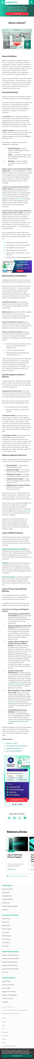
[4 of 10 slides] (14, 876)
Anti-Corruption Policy (13, 1010)
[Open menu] (2, 2)
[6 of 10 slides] (18, 876)
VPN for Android (6, 939)
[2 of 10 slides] (10, 876)
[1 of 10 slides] (8, 876)
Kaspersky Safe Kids (7, 899)
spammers (27, 511)
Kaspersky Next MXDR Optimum (10, 969)
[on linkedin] (20, 818)
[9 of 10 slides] (24, 876)
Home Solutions (7, 885)
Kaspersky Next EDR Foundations (10, 958)
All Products (5, 972)
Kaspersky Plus (6, 892)
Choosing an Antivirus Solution (16, 746)
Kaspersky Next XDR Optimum (10, 965)
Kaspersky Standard (7, 889)
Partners (3, 1025)
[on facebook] (9, 818)
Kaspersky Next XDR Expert (9, 991)
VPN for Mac (5, 946)
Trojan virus (5, 197)
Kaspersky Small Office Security (10, 955)
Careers (3, 1042)
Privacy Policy (4, 1010)
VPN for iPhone (6, 942)
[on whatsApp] (25, 818)
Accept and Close (17, 1055)
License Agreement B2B (6, 1013)
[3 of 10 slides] (12, 876)
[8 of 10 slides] (22, 876)
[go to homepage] (11, 2)
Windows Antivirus (7, 929)
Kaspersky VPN (6, 902)
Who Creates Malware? (14, 751)
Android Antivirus (6, 918)
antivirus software (14, 684)
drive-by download (21, 199)
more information (24, 1053)
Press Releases (5, 1035)
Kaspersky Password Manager (10, 906)
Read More (11, 869)
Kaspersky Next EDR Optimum (10, 962)
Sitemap (3, 1039)
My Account (31, 3)
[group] (17, 855)
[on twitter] (14, 818)
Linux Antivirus (6, 932)
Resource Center (5, 1032)
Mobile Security (6, 925)
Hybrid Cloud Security (7, 998)
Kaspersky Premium (7, 896)
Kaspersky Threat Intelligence (9, 995)
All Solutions (5, 909)
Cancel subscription (16, 1013)
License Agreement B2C (22, 1010)
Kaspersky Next (6, 981)
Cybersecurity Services (8, 984)
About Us (4, 1021)
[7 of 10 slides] (20, 876)
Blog (3, 1028)
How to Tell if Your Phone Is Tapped (14, 856)
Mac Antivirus (5, 922)
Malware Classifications (14, 748)
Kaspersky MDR (6, 988)
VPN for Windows (6, 935)
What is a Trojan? (12, 743)
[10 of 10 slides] (26, 876)
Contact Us (4, 1018)
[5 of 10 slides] (16, 876)
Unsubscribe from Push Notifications (9, 1045)
